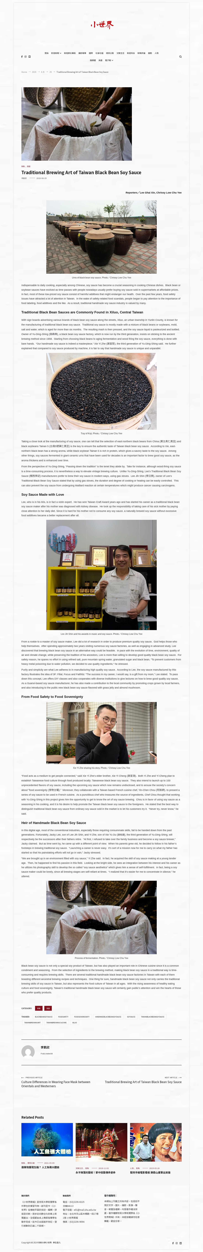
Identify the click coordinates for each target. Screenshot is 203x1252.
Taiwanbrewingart (32, 1022)
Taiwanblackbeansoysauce (152, 1017)
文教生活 (120, 53)
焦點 (46, 53)
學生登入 (57, 1242)
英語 (100, 60)
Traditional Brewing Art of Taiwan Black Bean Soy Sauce (143, 1080)
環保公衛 (110, 53)
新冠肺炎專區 (70, 53)
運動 (150, 53)
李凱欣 (24, 178)
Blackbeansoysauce (43, 1017)
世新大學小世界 (45, 1242)
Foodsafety (63, 1017)
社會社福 (99, 53)
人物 (157, 53)
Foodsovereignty (81, 1017)
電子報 (108, 60)
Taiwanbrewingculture (56, 1022)
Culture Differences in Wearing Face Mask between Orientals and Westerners (55, 1082)
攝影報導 (82, 53)
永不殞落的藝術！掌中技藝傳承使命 (95, 1172)
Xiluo (74, 1022)
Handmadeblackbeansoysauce (108, 1017)
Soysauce (131, 1017)
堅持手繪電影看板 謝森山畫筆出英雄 (150, 1172)
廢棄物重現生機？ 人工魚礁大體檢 (40, 1167)
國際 (91, 53)
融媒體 (93, 60)
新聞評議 (141, 53)
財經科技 (131, 53)
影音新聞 (55, 53)
